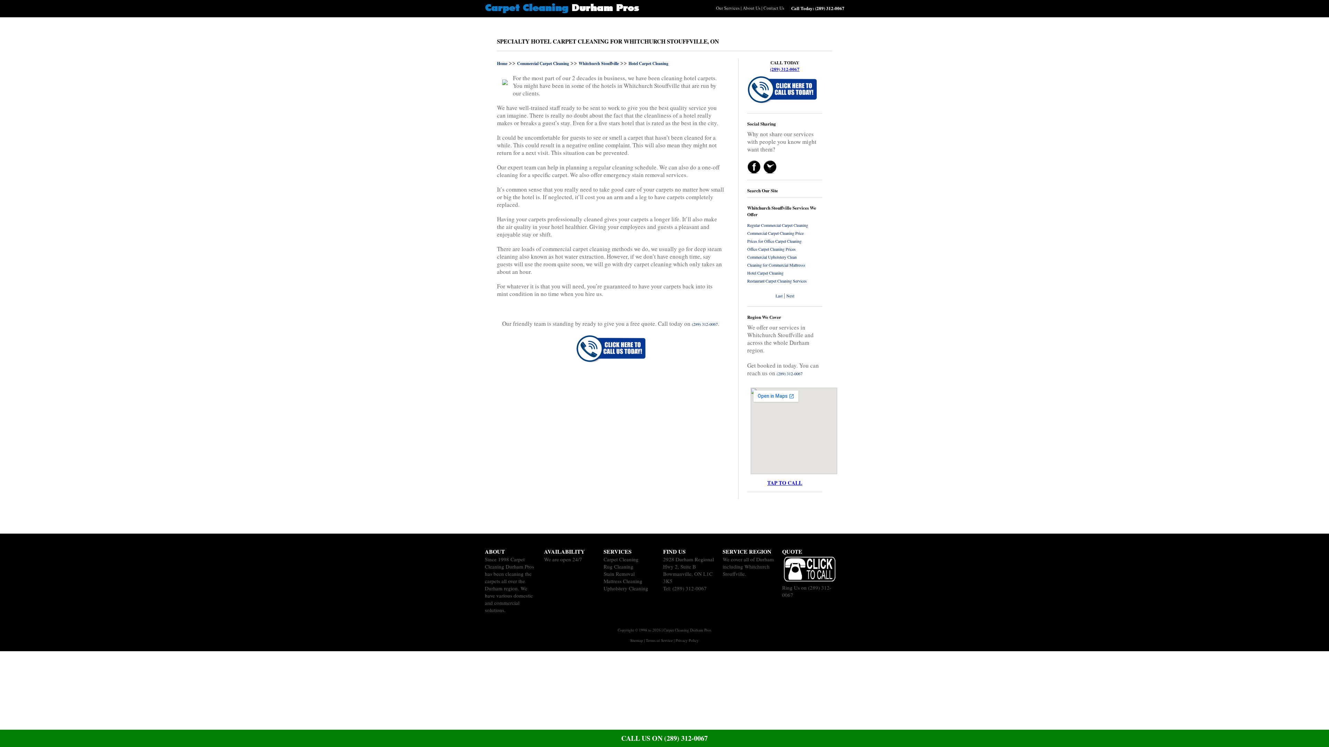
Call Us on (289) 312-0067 (664, 738)
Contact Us (773, 8)
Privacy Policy (687, 640)
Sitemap (636, 640)
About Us (751, 8)
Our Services (728, 8)
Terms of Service (659, 640)
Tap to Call (784, 483)
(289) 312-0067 (784, 69)
